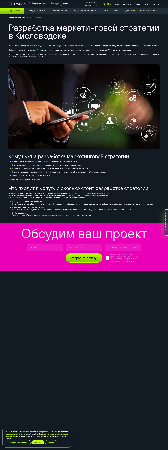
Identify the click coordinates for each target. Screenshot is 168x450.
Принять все (37, 442)
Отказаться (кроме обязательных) (18, 442)
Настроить (51, 442)
